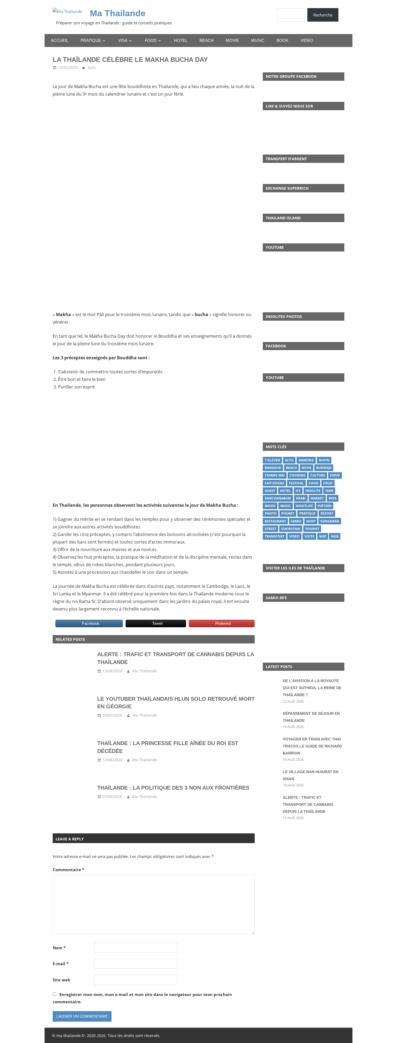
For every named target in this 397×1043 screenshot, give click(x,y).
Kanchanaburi (278, 498)
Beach (207, 40)
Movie (232, 40)
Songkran (329, 521)
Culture (317, 475)
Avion (324, 460)
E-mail (61, 963)
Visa (122, 40)
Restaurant (275, 521)
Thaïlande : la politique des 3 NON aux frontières (173, 788)
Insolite (313, 490)
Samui (296, 521)
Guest (270, 490)
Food (151, 40)
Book (282, 40)
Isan (329, 490)
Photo (271, 513)
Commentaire (68, 869)
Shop (310, 521)
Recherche (322, 15)
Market (317, 498)
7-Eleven (272, 460)
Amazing (306, 460)
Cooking (297, 475)
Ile (298, 490)
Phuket (287, 513)
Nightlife (304, 506)
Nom (59, 947)
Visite (309, 536)
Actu (92, 67)
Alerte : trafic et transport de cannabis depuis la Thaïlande (308, 804)
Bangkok (273, 467)
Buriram (323, 467)
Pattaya (324, 506)
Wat (322, 536)
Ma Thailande (118, 13)
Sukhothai (290, 528)
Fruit (328, 483)
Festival (296, 483)
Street (270, 528)
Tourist (312, 528)
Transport (274, 536)
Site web (61, 979)
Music (257, 40)
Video (307, 40)
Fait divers (274, 483)
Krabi (301, 498)
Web (334, 536)
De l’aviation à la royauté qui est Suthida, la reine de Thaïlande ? (312, 688)
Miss (333, 498)
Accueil (59, 40)
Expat (335, 475)
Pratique (90, 40)
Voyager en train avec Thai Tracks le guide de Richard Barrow (312, 746)
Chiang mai (275, 475)
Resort (327, 513)
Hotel (180, 40)
